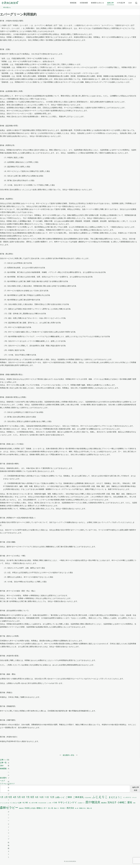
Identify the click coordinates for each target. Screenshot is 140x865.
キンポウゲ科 (33, 803)
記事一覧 (3, 762)
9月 (36, 797)
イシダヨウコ (127, 797)
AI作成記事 (121, 3)
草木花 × (63, 808)
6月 (23, 797)
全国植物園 (84, 3)
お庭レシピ (60, 797)
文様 (134, 803)
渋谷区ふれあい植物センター (35, 808)
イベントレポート (4, 803)
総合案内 (3, 778)
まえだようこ (115, 797)
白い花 (50, 808)
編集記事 (110, 3)
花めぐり (56, 808)
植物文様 (21, 808)
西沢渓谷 (70, 808)
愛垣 (129, 802)
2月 (6, 797)
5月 (19, 797)
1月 (1, 797)
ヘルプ (2, 780)
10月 (41, 797)
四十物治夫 (92, 802)
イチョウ (134, 797)
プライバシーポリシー (8, 807)
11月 (47, 797)
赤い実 (76, 808)
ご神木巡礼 (78, 797)
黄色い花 (89, 808)
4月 (14, 797)
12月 (52, 797)
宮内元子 (112, 802)
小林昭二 (121, 802)
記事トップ (4, 760)
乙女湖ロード (81, 803)
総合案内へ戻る (68, 755)
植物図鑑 (73, 3)
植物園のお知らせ (97, 3)
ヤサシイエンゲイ (67, 802)
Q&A (130, 3)
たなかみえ (88, 797)
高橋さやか (82, 808)
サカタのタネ (42, 803)
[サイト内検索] (136, 3)
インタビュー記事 (15, 803)
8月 (32, 797)
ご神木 (68, 797)
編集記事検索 (135, 788)
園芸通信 (104, 803)
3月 (10, 797)
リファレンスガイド (7, 783)
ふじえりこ (100, 797)
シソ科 (49, 803)
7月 (28, 797)
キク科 (25, 802)
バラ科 (54, 802)
